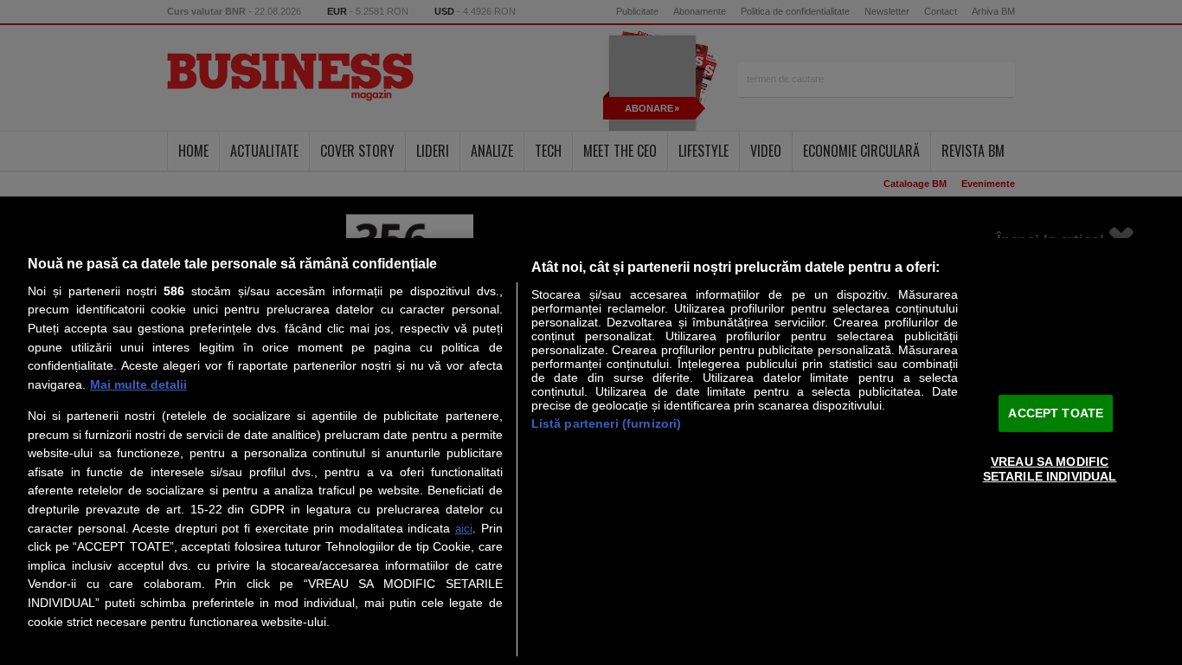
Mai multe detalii (138, 384)
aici (463, 528)
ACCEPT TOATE (1055, 412)
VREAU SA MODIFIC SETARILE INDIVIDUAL (1050, 469)
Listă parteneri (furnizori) (606, 423)
